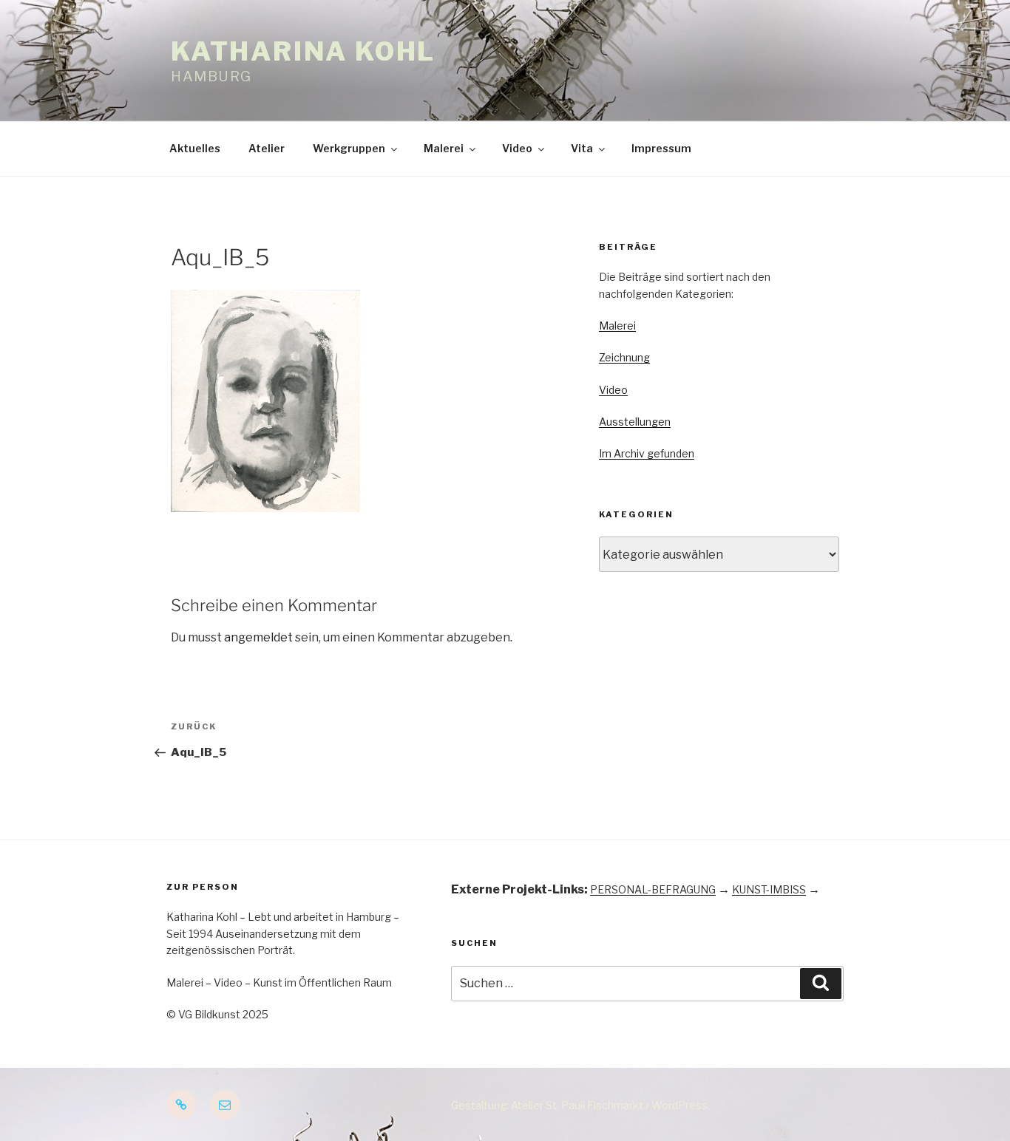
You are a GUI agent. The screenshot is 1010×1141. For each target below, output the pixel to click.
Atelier (266, 148)
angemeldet (258, 637)
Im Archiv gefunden (646, 453)
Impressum (661, 148)
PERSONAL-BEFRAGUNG (653, 889)
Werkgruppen (349, 148)
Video (517, 148)
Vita (582, 148)
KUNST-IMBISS (769, 889)
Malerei (444, 148)
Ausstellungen (635, 421)
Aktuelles (194, 148)
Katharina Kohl (303, 51)
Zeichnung (624, 357)
